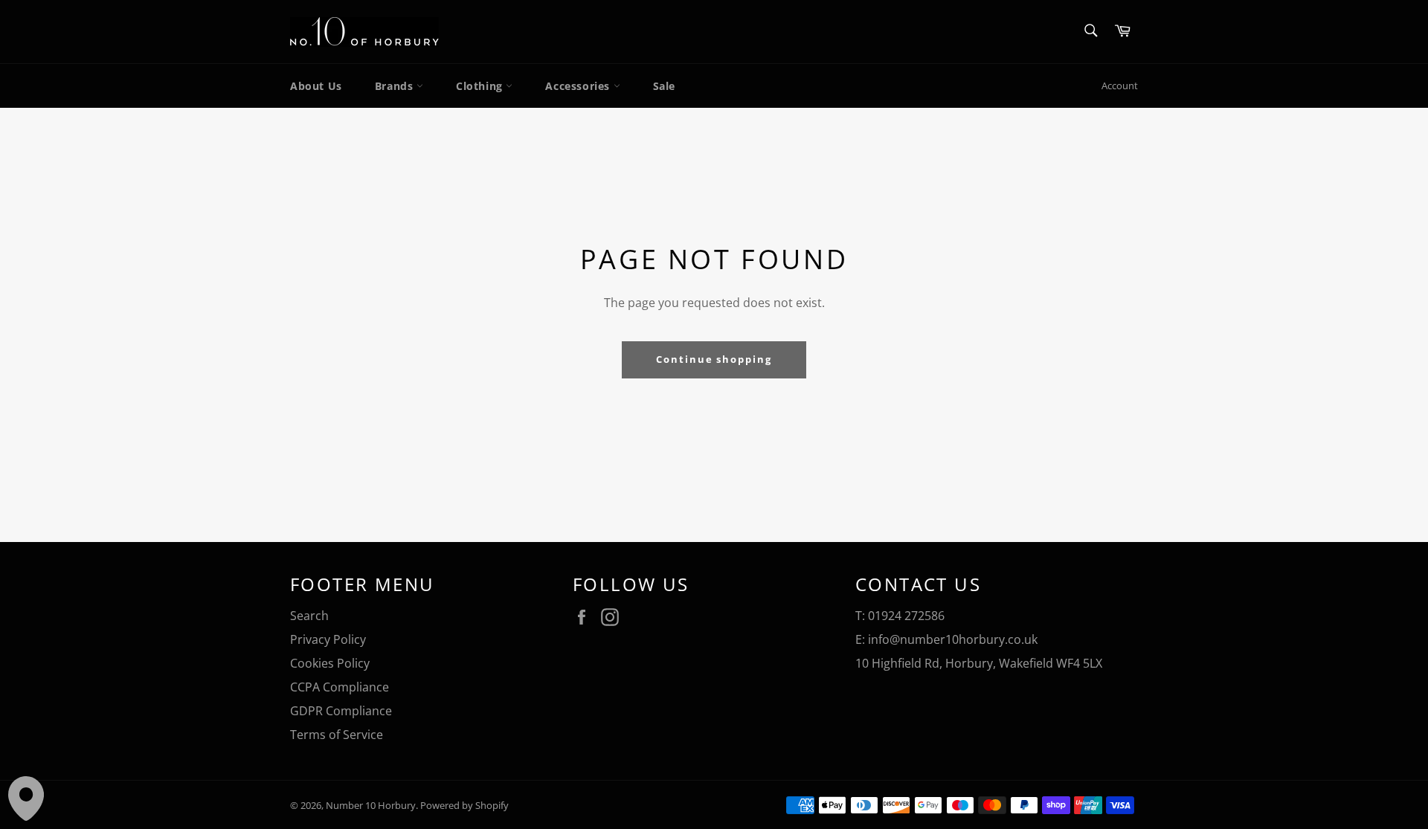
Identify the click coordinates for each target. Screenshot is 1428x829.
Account (1119, 85)
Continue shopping (714, 359)
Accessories (579, 86)
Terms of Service (336, 734)
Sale (664, 86)
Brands (395, 86)
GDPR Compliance (341, 711)
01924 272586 (906, 615)
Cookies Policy (330, 663)
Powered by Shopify (464, 805)
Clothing (481, 86)
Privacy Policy (328, 639)
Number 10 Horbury (371, 805)
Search (309, 615)
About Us (316, 86)
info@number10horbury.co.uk (953, 639)
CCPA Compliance (339, 687)
